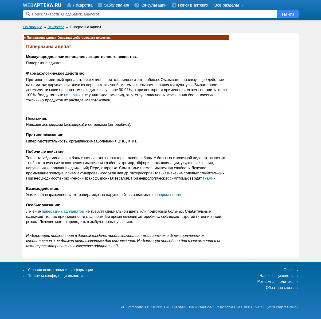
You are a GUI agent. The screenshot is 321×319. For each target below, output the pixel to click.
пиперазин (73, 95)
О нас (289, 270)
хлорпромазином (166, 195)
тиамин (209, 178)
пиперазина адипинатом (63, 211)
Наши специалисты (276, 276)
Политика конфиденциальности (55, 276)
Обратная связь (280, 288)
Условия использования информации (60, 270)
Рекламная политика (275, 282)
